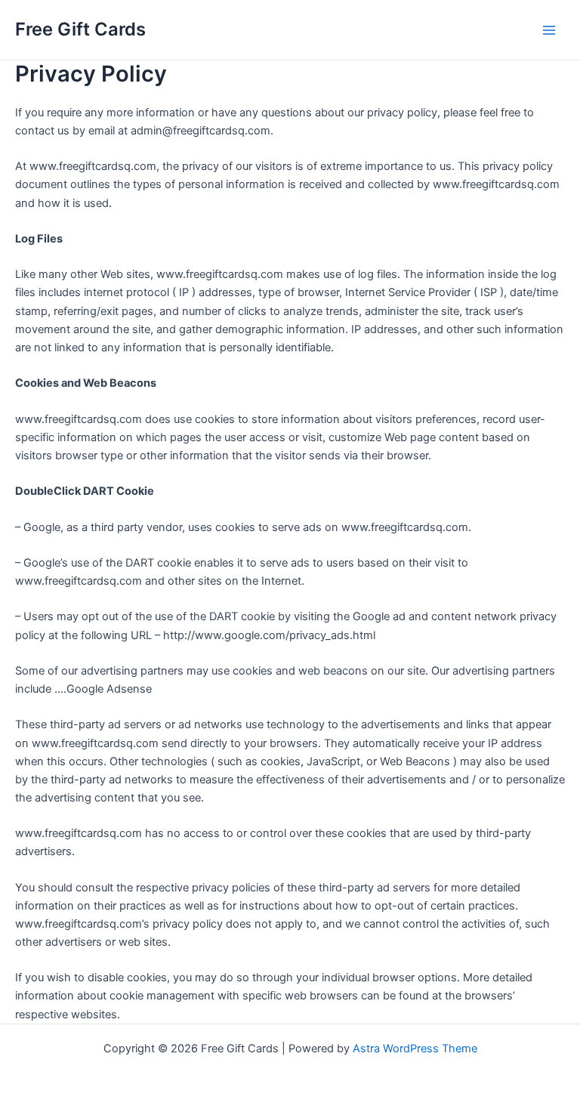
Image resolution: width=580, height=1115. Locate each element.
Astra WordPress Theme (415, 1048)
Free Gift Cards (80, 29)
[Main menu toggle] (549, 30)
